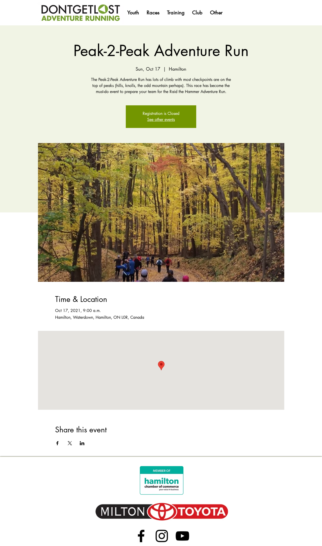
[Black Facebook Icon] (141, 536)
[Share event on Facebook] (57, 443)
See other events (161, 119)
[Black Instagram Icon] (161, 536)
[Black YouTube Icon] (182, 536)
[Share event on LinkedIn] (82, 443)
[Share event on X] (69, 443)
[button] (133, 12)
